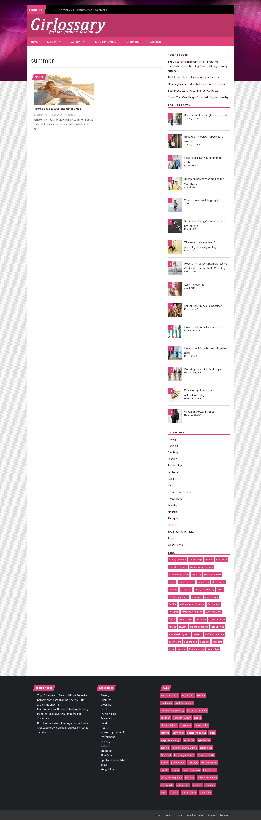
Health (172, 485)
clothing (173, 589)
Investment (175, 498)
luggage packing (199, 626)
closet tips (203, 582)
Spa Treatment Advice (181, 531)
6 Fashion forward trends (199, 411)
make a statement (215, 634)
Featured (154, 42)
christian (196, 574)
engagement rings (178, 597)
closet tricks (218, 582)
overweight (175, 641)
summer (181, 649)
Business (173, 445)
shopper (204, 641)
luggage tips (217, 626)
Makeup (172, 512)
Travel (171, 538)
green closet (185, 619)
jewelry (183, 626)
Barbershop (195, 559)
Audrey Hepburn (177, 559)
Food (171, 478)
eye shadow (211, 597)
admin (40, 114)
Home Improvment (106, 42)
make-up (197, 634)
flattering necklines (192, 611)
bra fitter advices (178, 567)
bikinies (209, 559)
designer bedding (204, 589)
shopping (217, 641)
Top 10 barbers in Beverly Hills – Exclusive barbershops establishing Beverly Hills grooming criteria (198, 66)
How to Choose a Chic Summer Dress (57, 109)
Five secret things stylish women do (206, 115)
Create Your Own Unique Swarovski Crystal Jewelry (198, 97)
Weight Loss (175, 545)
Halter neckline (217, 619)
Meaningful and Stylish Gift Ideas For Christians (196, 84)
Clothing (173, 452)
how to (172, 626)
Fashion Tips (175, 465)
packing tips (190, 641)
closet (172, 582)
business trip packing (201, 567)
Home (34, 42)
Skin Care (173, 525)
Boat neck (221, 559)
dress (220, 589)
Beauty (52, 42)
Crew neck (186, 589)
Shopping (133, 42)
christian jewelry (212, 574)
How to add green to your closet (203, 327)
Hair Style (201, 619)
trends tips (213, 649)
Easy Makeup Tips (195, 284)
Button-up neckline (179, 574)
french (172, 619)
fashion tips (214, 604)
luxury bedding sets (179, 634)
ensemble (196, 597)
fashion (172, 604)
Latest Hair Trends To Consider (203, 306)
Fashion (75, 42)
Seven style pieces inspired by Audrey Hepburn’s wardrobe (88, 10)
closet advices (186, 582)
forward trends (213, 611)
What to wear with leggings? (201, 200)
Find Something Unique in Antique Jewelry (193, 77)
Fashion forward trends (192, 604)
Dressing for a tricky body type (202, 369)
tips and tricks (196, 649)
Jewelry (172, 505)
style (171, 649)
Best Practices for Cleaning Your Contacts (193, 90)
